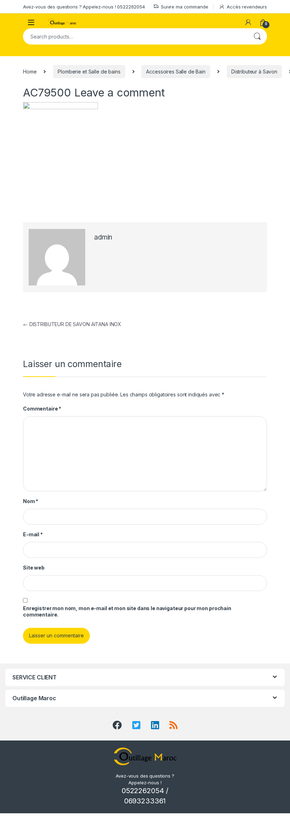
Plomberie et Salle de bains (89, 72)
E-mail (33, 534)
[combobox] (135, 36)
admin (103, 237)
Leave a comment (119, 92)
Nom (30, 501)
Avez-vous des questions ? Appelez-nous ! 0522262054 (84, 7)
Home (29, 72)
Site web (34, 568)
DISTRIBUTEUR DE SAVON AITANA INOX (72, 324)
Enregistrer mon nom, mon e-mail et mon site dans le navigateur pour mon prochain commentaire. (127, 611)
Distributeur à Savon (254, 72)
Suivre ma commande (184, 7)
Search (257, 36)
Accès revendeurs (247, 7)
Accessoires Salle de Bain (175, 72)
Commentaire (42, 409)
